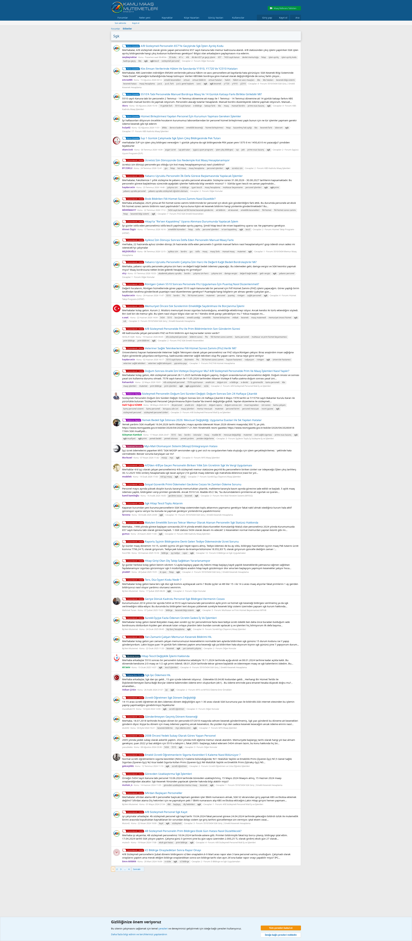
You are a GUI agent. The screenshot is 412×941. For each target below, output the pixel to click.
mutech (126, 842)
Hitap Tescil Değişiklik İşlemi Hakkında (158, 656)
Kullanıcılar (238, 17)
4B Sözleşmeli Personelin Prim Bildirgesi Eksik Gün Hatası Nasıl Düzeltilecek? (184, 831)
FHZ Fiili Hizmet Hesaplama (222, 363)
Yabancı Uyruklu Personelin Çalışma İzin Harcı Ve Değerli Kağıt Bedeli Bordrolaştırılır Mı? (192, 262)
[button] (130, 18)
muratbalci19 (128, 708)
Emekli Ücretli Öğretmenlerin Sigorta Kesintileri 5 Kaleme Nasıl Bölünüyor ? (183, 755)
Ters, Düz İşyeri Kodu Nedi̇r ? (154, 579)
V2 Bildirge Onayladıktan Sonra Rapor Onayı (164, 850)
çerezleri (163, 928)
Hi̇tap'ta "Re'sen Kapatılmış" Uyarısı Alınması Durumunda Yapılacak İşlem (182, 221)
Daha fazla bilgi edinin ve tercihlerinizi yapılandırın (139, 934)
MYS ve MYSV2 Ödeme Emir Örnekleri (214, 689)
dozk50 (125, 727)
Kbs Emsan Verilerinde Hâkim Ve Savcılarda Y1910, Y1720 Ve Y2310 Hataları (182, 68)
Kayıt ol (135, 23)
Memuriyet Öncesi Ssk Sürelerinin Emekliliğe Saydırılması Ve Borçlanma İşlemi (185, 306)
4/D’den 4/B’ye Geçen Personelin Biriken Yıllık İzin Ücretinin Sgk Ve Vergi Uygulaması (189, 465)
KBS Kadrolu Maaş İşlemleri (156, 131)
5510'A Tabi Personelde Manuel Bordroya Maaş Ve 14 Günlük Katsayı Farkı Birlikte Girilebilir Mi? (194, 94)
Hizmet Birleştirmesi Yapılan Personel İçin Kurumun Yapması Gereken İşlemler (184, 116)
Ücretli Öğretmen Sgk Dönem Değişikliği (161, 697)
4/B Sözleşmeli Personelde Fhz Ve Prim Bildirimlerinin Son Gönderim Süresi (183, 329)
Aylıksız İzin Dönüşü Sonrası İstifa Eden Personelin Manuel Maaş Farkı (180, 240)
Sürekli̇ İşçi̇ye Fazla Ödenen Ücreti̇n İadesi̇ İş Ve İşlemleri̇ (172, 618)
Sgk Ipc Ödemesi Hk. (149, 675)
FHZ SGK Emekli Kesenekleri (190, 213)
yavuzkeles (127, 747)
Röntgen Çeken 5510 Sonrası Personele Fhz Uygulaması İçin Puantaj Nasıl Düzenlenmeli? (193, 284)
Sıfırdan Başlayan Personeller (154, 793)
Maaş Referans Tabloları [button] (285, 8)
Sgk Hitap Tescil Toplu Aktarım (155, 503)
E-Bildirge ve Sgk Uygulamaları (231, 553)
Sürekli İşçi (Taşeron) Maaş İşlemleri (224, 476)
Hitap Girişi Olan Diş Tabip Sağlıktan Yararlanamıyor (168, 560)
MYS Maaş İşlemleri (210, 457)
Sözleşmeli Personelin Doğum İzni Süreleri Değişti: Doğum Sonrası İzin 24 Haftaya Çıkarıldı (192, 393)
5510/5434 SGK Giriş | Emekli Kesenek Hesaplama (171, 321)
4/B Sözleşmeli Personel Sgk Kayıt (157, 812)
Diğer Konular (208, 60)
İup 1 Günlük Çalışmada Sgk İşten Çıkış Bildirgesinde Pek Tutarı (174, 138)
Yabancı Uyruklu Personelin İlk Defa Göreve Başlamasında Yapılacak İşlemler (185, 176)
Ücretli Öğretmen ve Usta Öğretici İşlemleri (229, 766)
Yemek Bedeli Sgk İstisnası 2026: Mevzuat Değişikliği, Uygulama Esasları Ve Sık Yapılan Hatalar (194, 420)
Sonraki (136, 869)
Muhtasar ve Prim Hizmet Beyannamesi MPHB (244, 610)
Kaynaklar (167, 17)
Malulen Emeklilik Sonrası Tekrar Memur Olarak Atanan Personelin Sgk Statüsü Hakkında (192, 522)
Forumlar (122, 17)
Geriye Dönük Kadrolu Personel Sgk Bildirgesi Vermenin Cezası (176, 599)
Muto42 (126, 823)
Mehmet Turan (129, 610)
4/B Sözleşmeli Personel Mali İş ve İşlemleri (250, 385)
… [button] (125, 869)
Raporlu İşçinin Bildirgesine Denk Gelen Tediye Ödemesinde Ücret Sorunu (183, 541)
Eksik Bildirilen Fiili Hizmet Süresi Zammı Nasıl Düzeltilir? (171, 199)
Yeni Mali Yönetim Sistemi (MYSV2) (236, 495)
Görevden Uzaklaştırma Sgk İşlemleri (159, 774)
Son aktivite (120, 23)
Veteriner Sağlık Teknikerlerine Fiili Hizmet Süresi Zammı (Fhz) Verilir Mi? (181, 348)
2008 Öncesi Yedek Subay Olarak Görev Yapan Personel (171, 735)
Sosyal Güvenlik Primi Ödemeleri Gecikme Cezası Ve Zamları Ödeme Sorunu (184, 484)
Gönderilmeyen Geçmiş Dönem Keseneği (162, 716)
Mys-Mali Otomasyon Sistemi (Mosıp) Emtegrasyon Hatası (172, 446)
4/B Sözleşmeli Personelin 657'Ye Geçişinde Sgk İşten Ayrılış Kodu (175, 46)
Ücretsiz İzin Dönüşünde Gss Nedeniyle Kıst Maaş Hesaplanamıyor (178, 160)
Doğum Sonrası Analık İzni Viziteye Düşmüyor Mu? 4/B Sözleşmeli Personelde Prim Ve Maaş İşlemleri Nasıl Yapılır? (208, 371)
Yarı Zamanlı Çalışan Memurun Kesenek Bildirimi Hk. (169, 637)
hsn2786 (126, 553)
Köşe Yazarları (191, 17)
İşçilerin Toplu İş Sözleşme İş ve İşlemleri (255, 438)
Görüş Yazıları (215, 17)
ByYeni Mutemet (130, 591)
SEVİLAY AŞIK (128, 336)
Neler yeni (144, 17)
